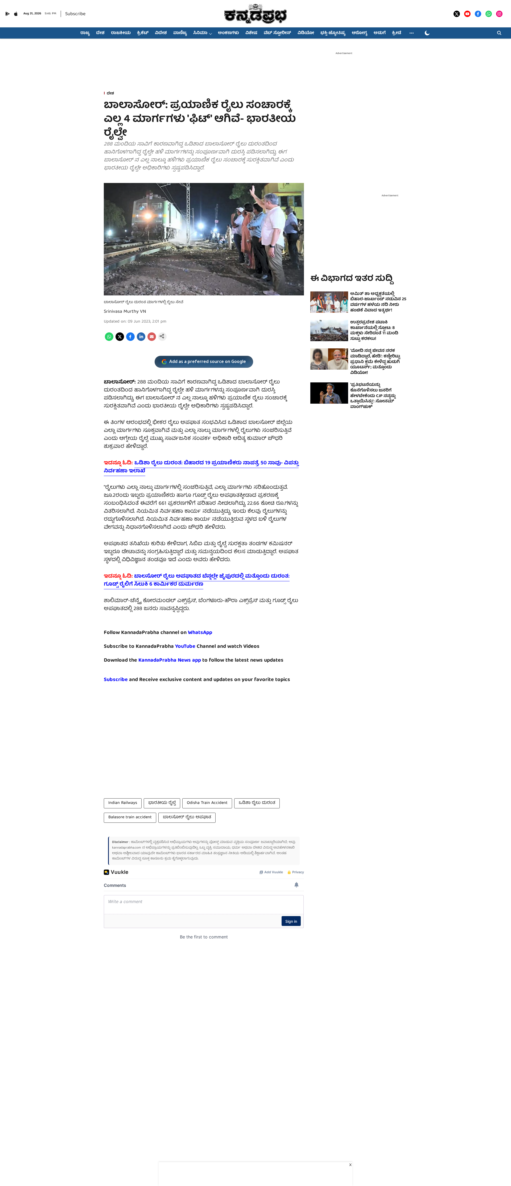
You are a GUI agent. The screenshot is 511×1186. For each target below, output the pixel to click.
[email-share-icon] (151, 340)
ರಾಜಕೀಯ (121, 33)
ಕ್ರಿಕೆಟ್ (143, 33)
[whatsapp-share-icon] (109, 340)
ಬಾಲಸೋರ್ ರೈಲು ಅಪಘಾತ (187, 817)
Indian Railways (122, 803)
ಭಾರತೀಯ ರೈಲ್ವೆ (162, 803)
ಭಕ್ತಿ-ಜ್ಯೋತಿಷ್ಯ (332, 33)
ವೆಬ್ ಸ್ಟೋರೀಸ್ (277, 33)
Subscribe (75, 14)
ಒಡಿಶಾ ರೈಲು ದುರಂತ (257, 803)
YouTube (185, 646)
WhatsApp (200, 632)
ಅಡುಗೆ (380, 33)
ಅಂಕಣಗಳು (228, 33)
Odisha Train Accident (207, 803)
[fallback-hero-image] (329, 302)
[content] (196, 646)
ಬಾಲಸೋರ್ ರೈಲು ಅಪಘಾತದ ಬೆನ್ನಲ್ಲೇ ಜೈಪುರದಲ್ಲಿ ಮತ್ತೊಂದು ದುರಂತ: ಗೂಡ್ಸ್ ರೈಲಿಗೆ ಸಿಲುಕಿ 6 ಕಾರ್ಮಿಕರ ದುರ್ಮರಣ (197, 580)
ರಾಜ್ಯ (85, 33)
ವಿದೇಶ (161, 33)
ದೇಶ (100, 33)
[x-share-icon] (120, 340)
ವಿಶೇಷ (251, 33)
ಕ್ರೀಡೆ (396, 33)
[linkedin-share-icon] (141, 340)
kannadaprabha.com (126, 848)
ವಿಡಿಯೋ (306, 33)
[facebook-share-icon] (130, 340)
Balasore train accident (130, 817)
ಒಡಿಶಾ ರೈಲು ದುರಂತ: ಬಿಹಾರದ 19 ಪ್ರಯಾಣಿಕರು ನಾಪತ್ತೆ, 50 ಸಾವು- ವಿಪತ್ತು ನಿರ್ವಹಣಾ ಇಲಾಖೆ (201, 467)
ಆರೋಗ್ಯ (359, 33)
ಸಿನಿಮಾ (200, 33)
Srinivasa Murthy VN (125, 312)
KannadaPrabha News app (169, 660)
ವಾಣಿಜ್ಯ (180, 33)
